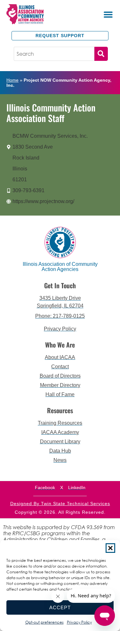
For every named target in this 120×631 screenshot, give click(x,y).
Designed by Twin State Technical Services (60, 503)
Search (101, 54)
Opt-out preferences (44, 622)
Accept (60, 607)
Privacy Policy (79, 622)
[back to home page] (33, 14)
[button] (110, 548)
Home (12, 80)
